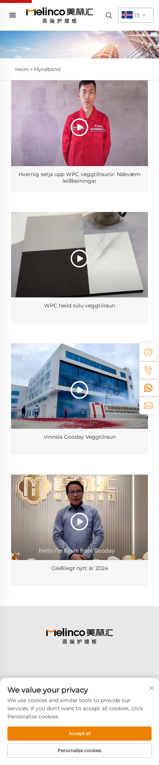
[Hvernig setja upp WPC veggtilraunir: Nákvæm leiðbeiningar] (79, 123)
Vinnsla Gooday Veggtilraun (80, 437)
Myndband (47, 69)
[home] (59, 14)
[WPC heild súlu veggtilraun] (79, 254)
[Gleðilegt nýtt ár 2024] (79, 517)
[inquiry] (148, 352)
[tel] (148, 370)
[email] (148, 405)
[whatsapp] (148, 388)
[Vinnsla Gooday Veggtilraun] (79, 386)
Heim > (24, 69)
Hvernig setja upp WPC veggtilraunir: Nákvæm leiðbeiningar (79, 177)
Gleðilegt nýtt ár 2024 (79, 568)
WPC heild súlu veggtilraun (79, 305)
